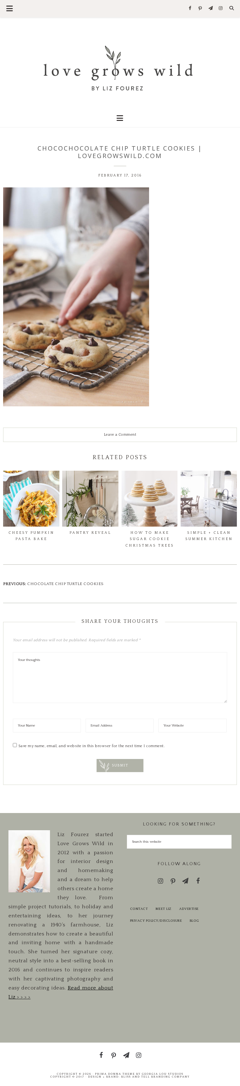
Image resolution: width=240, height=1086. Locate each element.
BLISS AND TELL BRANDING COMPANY (155, 1076)
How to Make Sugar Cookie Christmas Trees (149, 539)
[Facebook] (190, 8)
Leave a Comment (120, 435)
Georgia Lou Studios (162, 1073)
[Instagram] (221, 8)
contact (139, 909)
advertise (189, 909)
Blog (194, 921)
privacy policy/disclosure (156, 921)
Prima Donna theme (115, 1073)
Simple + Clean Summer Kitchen (208, 536)
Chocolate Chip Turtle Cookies (65, 584)
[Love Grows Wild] (119, 68)
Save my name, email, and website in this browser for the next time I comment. (91, 746)
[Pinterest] (200, 8)
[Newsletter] (210, 8)
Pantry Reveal (90, 533)
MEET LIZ (164, 909)
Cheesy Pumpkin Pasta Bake (31, 536)
